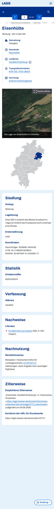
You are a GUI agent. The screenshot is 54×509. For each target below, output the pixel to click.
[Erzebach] (39, 17)
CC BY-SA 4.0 (29, 363)
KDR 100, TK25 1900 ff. (19, 71)
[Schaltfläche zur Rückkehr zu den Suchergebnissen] (3, 12)
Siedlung (43, 502)
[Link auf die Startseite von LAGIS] (15, 3)
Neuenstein (14, 53)
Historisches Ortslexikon (21, 23)
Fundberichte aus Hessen (20, 331)
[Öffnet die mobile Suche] (48, 12)
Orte (6, 23)
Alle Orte (37, 23)
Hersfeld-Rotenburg (18, 62)
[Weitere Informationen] (30, 62)
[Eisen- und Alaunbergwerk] (15, 17)
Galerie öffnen (43, 91)
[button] (50, 3)
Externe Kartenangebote (20, 81)
